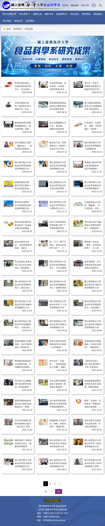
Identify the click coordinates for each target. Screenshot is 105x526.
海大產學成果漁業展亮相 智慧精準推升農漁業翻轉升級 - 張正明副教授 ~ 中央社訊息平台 (58, 403)
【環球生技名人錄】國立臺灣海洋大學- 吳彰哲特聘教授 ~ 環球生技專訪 (92, 364)
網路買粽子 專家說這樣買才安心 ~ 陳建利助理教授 (23, 443)
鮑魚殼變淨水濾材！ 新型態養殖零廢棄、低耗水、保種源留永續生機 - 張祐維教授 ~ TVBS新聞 (23, 245)
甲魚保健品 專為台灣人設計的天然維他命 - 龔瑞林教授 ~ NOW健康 (23, 265)
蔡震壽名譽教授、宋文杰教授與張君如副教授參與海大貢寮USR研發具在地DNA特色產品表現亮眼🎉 (23, 205)
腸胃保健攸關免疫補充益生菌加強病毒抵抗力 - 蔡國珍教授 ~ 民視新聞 (23, 403)
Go (58, 491)
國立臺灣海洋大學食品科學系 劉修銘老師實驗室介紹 (92, 324)
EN (93, 5)
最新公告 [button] (37, 14)
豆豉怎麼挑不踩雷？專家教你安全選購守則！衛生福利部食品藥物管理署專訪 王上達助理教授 (23, 106)
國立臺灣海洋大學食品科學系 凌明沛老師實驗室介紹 (23, 463)
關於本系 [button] (49, 14)
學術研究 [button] (18, 21)
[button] (100, 5)
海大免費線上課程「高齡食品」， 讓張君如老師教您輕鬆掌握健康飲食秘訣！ (23, 145)
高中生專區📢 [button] (9, 14)
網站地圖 (74, 5)
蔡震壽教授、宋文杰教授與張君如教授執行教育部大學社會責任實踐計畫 (92, 265)
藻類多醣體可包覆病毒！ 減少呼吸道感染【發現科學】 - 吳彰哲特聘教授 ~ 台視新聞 (23, 344)
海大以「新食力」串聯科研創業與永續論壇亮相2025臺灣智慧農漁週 (92, 86)
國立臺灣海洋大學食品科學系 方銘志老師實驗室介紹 (92, 443)
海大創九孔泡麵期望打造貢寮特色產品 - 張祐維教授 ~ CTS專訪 (23, 384)
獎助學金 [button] (86, 14)
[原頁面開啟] (8, 84)
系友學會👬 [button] (24, 14)
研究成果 (29, 29)
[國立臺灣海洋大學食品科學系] (31, 5)
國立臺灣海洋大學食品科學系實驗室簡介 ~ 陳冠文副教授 (23, 284)
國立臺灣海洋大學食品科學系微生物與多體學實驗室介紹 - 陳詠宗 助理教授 (92, 185)
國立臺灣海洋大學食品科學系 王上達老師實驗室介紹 (58, 304)
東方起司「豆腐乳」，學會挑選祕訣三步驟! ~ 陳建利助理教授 (58, 364)
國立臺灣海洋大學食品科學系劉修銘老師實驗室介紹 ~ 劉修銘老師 (23, 165)
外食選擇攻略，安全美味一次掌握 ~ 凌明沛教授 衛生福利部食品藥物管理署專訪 (58, 86)
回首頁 (65, 5)
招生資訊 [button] (74, 14)
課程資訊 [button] (97, 14)
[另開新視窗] (78, 84)
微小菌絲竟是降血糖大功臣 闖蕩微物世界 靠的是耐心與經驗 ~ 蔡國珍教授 (92, 106)
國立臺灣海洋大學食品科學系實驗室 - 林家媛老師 (92, 145)
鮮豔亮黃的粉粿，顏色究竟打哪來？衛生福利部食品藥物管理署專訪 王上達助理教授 (23, 185)
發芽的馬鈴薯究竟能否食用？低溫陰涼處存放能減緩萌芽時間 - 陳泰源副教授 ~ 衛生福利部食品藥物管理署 (23, 225)
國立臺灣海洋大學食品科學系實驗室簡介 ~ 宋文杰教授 (58, 264)
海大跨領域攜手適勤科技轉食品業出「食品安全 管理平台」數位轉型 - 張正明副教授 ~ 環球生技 (23, 423)
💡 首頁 (7, 29)
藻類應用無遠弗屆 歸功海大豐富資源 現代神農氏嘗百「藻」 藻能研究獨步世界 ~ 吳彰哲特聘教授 (58, 106)
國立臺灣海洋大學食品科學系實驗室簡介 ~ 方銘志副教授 (23, 324)
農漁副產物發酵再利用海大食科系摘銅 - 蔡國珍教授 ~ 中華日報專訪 (92, 384)
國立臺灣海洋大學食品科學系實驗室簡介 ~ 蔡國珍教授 (58, 284)
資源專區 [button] (30, 21)
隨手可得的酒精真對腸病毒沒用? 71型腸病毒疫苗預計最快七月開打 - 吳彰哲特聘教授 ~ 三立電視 (58, 225)
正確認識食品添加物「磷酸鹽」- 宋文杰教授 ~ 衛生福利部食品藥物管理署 (92, 205)
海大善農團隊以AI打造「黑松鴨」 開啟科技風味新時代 (58, 126)
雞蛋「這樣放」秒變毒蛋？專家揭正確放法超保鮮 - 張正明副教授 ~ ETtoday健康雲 (92, 403)
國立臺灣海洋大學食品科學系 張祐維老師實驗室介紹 (58, 463)
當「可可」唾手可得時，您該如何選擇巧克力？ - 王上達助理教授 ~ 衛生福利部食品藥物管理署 (58, 245)
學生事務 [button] (7, 21)
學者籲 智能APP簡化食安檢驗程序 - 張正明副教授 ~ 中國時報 (92, 165)
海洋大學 (85, 5)
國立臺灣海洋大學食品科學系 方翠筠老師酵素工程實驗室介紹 (92, 463)
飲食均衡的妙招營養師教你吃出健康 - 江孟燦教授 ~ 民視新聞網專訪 (58, 344)
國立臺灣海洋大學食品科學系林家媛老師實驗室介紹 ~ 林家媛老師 (58, 165)
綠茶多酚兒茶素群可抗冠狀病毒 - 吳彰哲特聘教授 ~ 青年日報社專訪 (92, 423)
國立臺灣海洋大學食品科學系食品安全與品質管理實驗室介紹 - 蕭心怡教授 (58, 185)
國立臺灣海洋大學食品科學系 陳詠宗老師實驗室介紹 (92, 284)
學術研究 (18, 29)
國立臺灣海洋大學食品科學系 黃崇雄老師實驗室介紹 (58, 443)
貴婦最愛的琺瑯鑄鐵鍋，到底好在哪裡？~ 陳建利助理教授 (92, 344)
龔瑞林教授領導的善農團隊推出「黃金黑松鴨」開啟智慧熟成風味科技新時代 (23, 126)
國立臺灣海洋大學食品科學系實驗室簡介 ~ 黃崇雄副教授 (92, 304)
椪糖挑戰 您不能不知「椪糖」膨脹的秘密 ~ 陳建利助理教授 (58, 423)
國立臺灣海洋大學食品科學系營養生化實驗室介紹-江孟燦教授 (58, 205)
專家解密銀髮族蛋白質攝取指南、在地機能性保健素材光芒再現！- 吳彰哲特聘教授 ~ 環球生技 (23, 364)
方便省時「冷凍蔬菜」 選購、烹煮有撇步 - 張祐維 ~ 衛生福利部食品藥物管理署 (92, 126)
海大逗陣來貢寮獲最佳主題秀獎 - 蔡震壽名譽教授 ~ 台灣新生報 (58, 384)
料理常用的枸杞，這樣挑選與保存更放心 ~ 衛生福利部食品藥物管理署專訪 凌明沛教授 (23, 86)
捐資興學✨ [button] (62, 14)
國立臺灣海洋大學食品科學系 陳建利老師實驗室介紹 (23, 304)
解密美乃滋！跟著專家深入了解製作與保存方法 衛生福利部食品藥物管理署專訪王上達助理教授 (58, 145)
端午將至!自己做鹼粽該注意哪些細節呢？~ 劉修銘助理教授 (92, 225)
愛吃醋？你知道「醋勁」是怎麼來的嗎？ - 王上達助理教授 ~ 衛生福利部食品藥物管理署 (92, 245)
